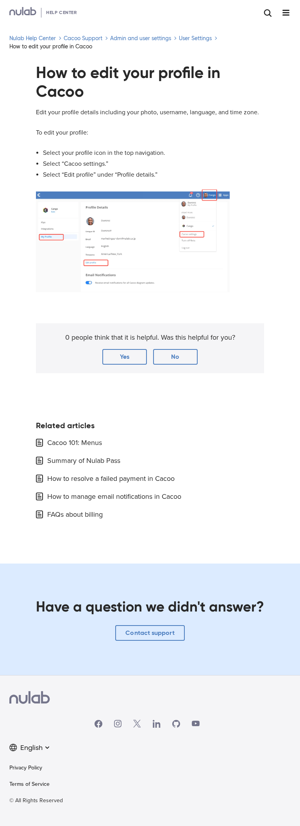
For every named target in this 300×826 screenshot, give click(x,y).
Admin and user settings (140, 38)
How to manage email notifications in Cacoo (114, 496)
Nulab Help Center (32, 38)
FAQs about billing (75, 514)
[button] (124, 357)
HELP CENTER (61, 12)
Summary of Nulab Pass (83, 460)
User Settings (195, 38)
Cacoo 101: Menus (74, 442)
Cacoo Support (83, 38)
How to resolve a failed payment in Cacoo (111, 478)
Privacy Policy (25, 767)
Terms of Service (29, 784)
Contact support (149, 633)
